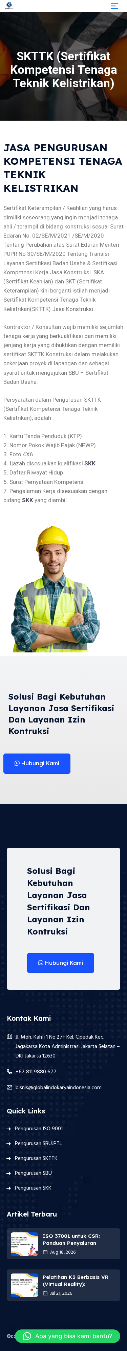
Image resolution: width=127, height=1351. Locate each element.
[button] (67, 1336)
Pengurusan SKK (33, 1188)
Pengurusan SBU (33, 1173)
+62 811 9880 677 (36, 1072)
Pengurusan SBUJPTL (38, 1143)
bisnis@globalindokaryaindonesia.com (59, 1087)
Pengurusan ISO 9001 (39, 1129)
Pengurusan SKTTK (36, 1158)
